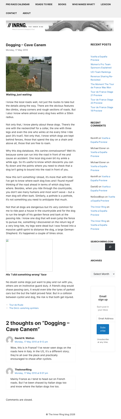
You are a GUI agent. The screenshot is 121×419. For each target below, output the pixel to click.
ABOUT (27, 13)
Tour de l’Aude (16, 305)
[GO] (110, 246)
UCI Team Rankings (101, 72)
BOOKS (62, 4)
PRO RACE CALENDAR (18, 4)
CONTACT (11, 13)
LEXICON (106, 4)
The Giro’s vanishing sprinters (24, 308)
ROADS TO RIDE (43, 4)
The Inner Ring (98, 206)
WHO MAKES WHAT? (83, 4)
